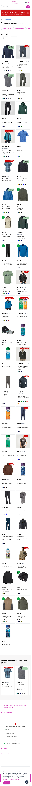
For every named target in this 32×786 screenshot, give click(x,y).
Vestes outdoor (7, 28)
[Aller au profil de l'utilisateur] (26, 2)
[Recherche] (28, 6)
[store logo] (15, 2)
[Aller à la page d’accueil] (2, 19)
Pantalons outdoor (19, 28)
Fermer (6, 782)
